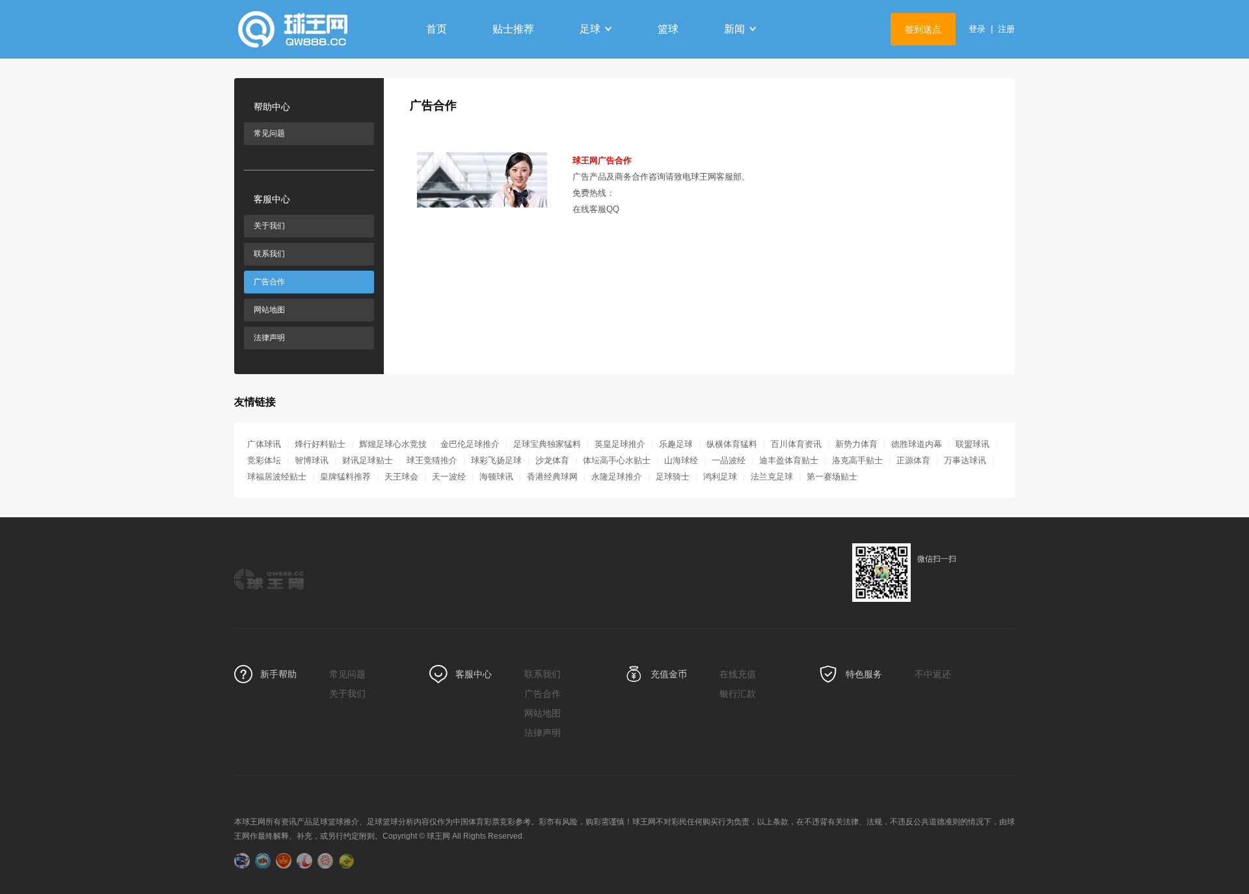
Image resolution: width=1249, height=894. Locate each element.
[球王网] (315, 29)
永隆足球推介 (616, 476)
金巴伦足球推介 (470, 444)
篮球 (668, 28)
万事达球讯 (965, 460)
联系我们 (269, 253)
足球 (590, 28)
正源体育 (913, 460)
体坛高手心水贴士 (617, 460)
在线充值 (737, 674)
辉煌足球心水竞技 (393, 444)
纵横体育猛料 (731, 444)
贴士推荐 (513, 28)
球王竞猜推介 (432, 460)
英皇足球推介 (620, 444)
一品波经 (728, 460)
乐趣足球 (676, 444)
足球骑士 (673, 476)
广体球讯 (264, 444)
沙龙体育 (552, 460)
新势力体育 (856, 444)
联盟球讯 (972, 444)
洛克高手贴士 (857, 460)
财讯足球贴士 (367, 460)
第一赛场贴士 (832, 476)
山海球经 (681, 460)
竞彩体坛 (264, 460)
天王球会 (401, 476)
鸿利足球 (720, 476)
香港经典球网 (552, 476)
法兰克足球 (772, 476)
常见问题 (269, 133)
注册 (1006, 29)
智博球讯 (312, 460)
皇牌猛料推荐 (345, 476)
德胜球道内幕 (916, 444)
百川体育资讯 (796, 444)
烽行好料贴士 (320, 444)
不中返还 (933, 674)
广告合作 (269, 281)
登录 (977, 29)
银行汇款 (737, 693)
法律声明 (269, 337)
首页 (436, 28)
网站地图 (269, 309)
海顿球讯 (496, 476)
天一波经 (449, 476)
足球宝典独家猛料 (547, 444)
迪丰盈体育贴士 (788, 460)
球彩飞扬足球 (496, 460)
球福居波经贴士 (276, 476)
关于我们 (269, 225)
